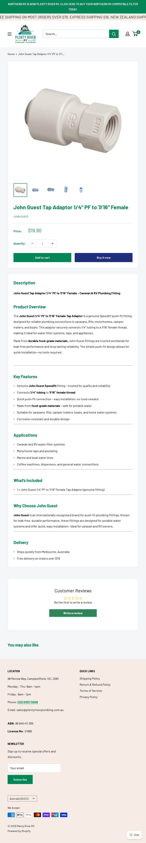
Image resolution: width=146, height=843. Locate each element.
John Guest (21, 216)
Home (11, 54)
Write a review (73, 613)
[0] (135, 34)
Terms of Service (91, 690)
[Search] (114, 34)
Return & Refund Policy (95, 684)
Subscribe (20, 779)
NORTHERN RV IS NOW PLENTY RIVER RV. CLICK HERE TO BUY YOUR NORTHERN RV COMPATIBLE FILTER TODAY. (73, 6)
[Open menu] (9, 34)
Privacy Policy (89, 697)
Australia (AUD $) (19, 798)
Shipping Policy (90, 678)
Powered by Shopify (19, 831)
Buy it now (104, 257)
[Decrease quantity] (32, 243)
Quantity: (19, 243)
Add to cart (42, 257)
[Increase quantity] (52, 243)
